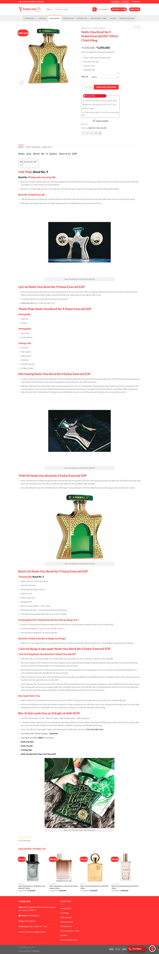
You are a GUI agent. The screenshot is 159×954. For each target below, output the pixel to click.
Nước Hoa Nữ (54, 18)
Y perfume (53, 733)
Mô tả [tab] (20, 147)
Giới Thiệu (115, 2)
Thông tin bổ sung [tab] (33, 147)
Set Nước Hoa (82, 18)
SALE (40, 738)
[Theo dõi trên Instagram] (135, 2)
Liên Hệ (125, 2)
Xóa (118, 73)
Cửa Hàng (42, 18)
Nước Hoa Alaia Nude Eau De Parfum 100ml (125, 887)
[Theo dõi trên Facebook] (133, 2)
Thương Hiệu (29, 18)
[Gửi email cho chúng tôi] (137, 2)
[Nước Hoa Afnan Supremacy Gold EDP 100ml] (94, 867)
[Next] (140, 874)
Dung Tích (84, 77)
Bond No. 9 (92, 128)
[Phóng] (21, 82)
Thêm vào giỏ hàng (106, 87)
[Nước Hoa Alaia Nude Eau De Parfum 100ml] (125, 867)
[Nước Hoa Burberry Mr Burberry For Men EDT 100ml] (32, 867)
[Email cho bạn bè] (92, 133)
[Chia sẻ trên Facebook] (83, 133)
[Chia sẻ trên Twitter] (88, 133)
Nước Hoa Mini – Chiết (98, 18)
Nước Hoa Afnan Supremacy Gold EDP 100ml (94, 887)
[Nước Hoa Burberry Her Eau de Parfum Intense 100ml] (63, 867)
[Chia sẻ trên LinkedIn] (100, 133)
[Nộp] (94, 9)
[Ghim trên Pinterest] (96, 133)
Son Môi (113, 18)
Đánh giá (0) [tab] (47, 147)
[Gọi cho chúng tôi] (139, 2)
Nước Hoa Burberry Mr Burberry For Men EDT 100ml (31, 887)
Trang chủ (86, 28)
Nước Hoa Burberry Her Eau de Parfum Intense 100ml (63, 887)
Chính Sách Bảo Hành (126, 18)
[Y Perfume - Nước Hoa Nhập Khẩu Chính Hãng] (30, 9)
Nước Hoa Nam (68, 18)
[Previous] (18, 874)
